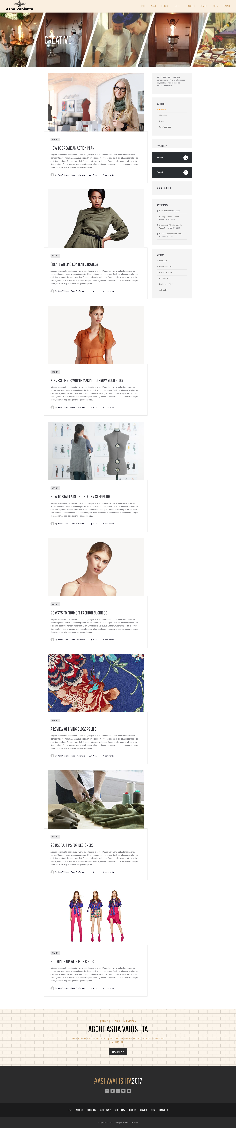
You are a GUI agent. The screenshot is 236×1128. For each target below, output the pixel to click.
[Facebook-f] (107, 1091)
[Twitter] (112, 1091)
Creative (55, 139)
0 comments (108, 175)
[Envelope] (129, 1091)
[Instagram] (118, 1091)
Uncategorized (165, 127)
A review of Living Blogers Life (73, 729)
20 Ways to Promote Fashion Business (79, 612)
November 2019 (165, 272)
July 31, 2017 (94, 175)
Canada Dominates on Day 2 (170, 234)
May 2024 (163, 261)
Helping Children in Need (169, 216)
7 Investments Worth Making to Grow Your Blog (87, 380)
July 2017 (163, 290)
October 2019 (164, 278)
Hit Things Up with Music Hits (72, 961)
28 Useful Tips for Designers (72, 845)
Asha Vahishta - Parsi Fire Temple (71, 175)
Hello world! (164, 211)
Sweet (161, 121)
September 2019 (166, 284)
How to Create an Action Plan (72, 148)
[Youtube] (123, 1091)
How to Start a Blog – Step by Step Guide (81, 496)
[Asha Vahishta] (19, 6)
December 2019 (165, 267)
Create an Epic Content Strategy (75, 264)
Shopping (163, 115)
